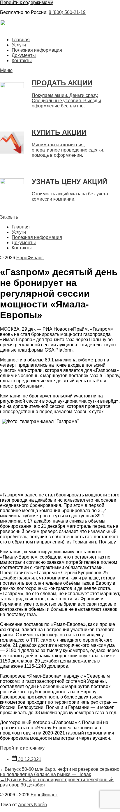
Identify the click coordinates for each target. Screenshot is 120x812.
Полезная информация (37, 50)
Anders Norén (32, 804)
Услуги (19, 44)
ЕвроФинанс (30, 257)
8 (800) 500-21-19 (67, 12)
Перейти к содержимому (26, 2)
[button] (60, 70)
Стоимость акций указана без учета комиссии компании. (70, 196)
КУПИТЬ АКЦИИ (59, 132)
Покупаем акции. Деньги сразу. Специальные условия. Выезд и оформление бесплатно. (66, 100)
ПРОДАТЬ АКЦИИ (62, 83)
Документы (24, 55)
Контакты (22, 60)
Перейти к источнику (22, 748)
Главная (21, 39)
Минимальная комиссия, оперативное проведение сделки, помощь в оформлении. (68, 150)
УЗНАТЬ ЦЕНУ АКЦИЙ (69, 182)
